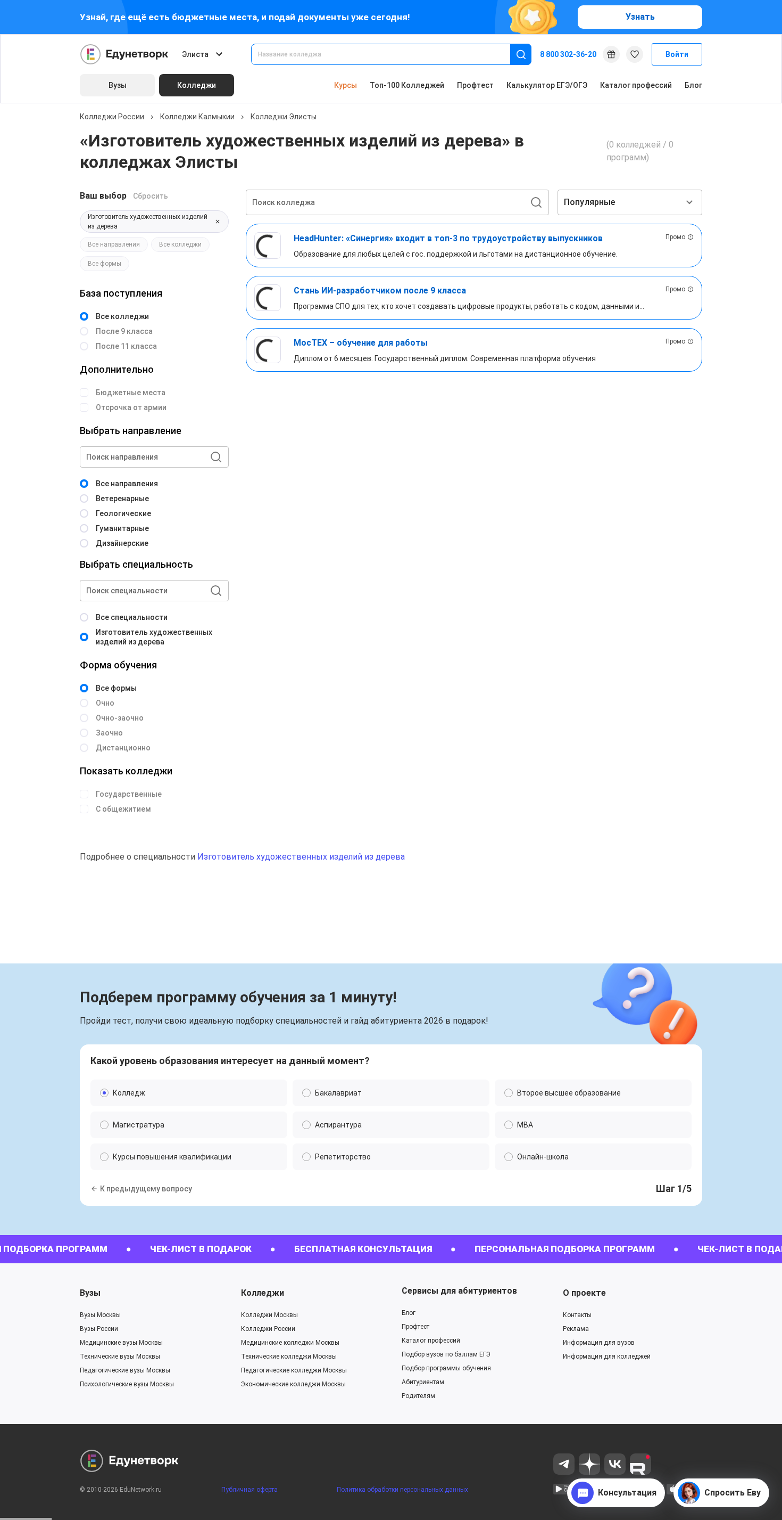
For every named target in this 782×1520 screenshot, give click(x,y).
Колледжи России (112, 116)
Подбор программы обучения (446, 1368)
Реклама (576, 1329)
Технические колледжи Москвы (289, 1356)
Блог (693, 85)
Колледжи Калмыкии (197, 116)
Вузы (90, 1293)
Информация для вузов (599, 1342)
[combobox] (388, 54)
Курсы (345, 85)
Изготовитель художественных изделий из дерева (301, 857)
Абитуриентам (423, 1382)
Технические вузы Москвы (120, 1356)
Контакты (577, 1315)
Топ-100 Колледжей (407, 85)
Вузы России (99, 1329)
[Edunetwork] (124, 54)
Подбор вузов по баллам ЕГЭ (446, 1354)
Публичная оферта (249, 1489)
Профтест (475, 85)
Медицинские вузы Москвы (121, 1342)
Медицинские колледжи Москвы (290, 1342)
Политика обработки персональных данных (402, 1489)
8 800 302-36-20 (568, 54)
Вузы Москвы (100, 1315)
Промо (675, 237)
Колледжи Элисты (284, 116)
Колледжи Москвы (269, 1315)
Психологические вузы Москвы (127, 1384)
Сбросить (150, 196)
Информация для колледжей (607, 1356)
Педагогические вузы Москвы (125, 1370)
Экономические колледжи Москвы (293, 1384)
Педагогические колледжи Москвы (294, 1370)
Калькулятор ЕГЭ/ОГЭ (546, 85)
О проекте (584, 1293)
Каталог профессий (636, 85)
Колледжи (262, 1293)
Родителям (418, 1396)
